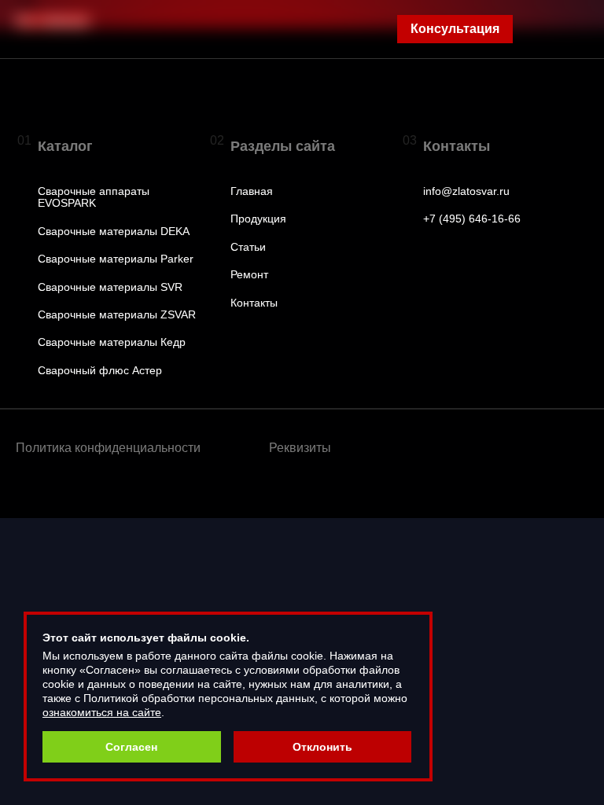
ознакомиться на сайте (101, 712)
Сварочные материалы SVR (110, 287)
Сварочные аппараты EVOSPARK (93, 197)
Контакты (254, 303)
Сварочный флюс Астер (100, 371)
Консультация (455, 28)
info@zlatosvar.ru (466, 191)
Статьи (248, 247)
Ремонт (249, 275)
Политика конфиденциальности (108, 447)
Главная (251, 191)
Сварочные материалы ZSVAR (117, 315)
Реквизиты (300, 447)
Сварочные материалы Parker (115, 259)
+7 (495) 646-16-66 (472, 219)
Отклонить (322, 747)
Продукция (258, 219)
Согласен (131, 747)
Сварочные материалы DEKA (114, 231)
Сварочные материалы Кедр (112, 342)
